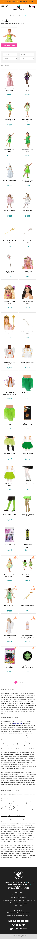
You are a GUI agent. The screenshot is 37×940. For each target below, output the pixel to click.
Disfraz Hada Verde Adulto (9, 120)
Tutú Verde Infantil (27, 453)
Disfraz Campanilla (9, 45)
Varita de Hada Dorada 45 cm (9, 332)
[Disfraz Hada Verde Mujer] (25, 565)
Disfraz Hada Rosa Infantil (9, 211)
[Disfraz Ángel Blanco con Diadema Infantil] (25, 200)
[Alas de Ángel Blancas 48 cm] (25, 352)
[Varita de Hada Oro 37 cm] (7, 231)
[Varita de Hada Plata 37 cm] (25, 231)
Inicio (7, 882)
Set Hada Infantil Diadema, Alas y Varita (9, 393)
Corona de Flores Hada (27, 271)
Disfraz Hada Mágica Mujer (27, 120)
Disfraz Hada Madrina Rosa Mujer (9, 89)
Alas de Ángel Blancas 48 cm (27, 363)
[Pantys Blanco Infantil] (25, 474)
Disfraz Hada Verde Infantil (9, 150)
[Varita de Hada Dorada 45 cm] (7, 322)
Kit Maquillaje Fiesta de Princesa (9, 666)
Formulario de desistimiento (18, 903)
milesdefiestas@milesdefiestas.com (19, 913)
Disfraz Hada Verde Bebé (27, 150)
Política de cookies (18, 906)
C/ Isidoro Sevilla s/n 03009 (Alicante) (19, 915)
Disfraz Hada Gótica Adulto (27, 89)
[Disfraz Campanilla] (9, 35)
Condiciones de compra (18, 897)
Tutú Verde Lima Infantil (9, 484)
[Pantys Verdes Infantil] (7, 504)
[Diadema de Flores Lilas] (7, 291)
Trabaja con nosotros (18, 888)
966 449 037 (19, 910)
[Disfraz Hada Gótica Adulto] (25, 79)
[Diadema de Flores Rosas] (25, 291)
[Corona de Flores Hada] (25, 261)
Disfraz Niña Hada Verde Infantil (27, 180)
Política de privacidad (18, 895)
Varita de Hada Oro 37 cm (9, 241)
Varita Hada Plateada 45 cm (27, 332)
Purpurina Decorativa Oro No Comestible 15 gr (27, 637)
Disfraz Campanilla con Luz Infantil (9, 575)
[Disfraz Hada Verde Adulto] (7, 109)
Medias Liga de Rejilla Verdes (27, 514)
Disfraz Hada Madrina (9, 180)
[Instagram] (23, 925)
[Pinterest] (20, 925)
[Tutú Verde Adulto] (25, 382)
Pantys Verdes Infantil (9, 514)
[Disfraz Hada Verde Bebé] (25, 140)
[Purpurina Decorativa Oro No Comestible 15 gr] (25, 625)
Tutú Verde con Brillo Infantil (9, 454)
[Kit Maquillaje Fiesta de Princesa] (7, 656)
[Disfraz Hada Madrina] (7, 170)
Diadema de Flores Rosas (27, 302)
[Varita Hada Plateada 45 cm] (25, 322)
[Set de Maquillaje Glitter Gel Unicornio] (7, 534)
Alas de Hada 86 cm (9, 605)
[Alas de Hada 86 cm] (7, 595)
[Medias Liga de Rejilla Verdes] (25, 504)
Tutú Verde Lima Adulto (9, 423)
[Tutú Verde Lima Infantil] (7, 474)
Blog (30, 882)
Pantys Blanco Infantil (27, 484)
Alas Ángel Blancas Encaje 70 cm (9, 363)
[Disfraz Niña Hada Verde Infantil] (25, 170)
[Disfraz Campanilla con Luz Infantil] (7, 565)
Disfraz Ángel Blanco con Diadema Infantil (27, 211)
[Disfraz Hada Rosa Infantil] (7, 200)
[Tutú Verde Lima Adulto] (7, 413)
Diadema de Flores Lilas (9, 302)
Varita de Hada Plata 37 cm (27, 241)
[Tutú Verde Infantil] (25, 443)
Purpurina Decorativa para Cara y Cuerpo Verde (27, 667)
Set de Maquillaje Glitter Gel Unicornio (9, 545)
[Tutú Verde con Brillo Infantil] (7, 443)
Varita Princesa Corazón (9, 271)
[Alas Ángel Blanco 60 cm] (7, 625)
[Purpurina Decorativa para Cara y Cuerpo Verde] (25, 656)
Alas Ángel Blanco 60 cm (10, 636)
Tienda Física (19, 882)
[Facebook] (13, 925)
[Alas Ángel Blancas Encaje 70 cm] (7, 352)
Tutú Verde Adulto (27, 392)
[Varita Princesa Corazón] (7, 261)
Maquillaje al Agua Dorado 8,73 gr (27, 423)
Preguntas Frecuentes (18, 884)
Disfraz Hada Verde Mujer (27, 575)
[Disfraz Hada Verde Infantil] (7, 140)
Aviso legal (18, 892)
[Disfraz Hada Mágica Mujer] (25, 109)
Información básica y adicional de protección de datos (19, 900)
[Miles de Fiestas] (19, 8)
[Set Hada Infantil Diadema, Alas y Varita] (7, 382)
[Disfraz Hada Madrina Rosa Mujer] (7, 79)
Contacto (18, 886)
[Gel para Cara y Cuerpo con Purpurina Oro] (25, 534)
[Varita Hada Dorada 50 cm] (25, 595)
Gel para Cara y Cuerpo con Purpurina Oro (27, 546)
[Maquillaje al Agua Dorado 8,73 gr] (25, 413)
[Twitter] (17, 925)
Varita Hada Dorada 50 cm (27, 605)
